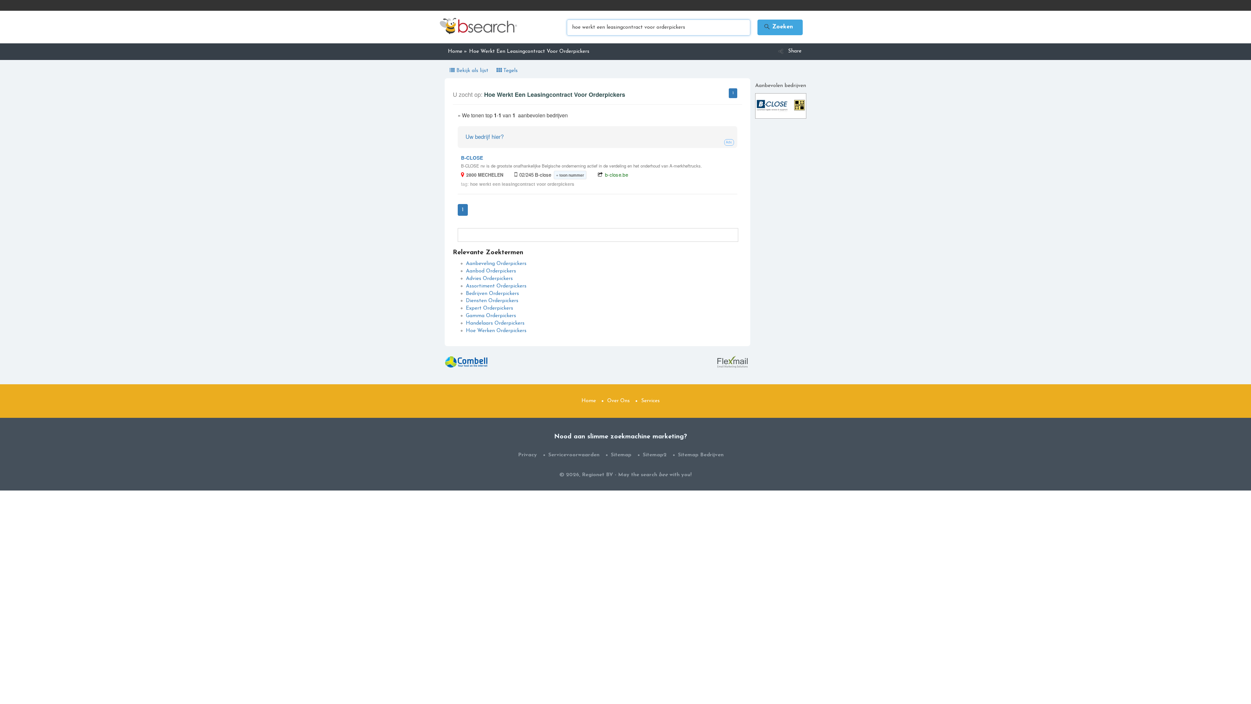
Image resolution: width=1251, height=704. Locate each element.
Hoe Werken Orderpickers (496, 330)
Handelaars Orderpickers (495, 323)
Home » (457, 51)
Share (794, 51)
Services (650, 400)
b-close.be (616, 174)
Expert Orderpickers (489, 308)
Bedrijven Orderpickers (492, 293)
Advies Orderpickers (489, 278)
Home (589, 400)
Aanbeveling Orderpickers (496, 263)
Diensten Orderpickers (492, 300)
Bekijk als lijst (472, 70)
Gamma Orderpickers (491, 315)
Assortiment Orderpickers (496, 286)
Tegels (510, 70)
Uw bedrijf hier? (485, 136)
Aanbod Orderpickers (491, 271)
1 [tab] (733, 93)
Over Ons (618, 400)
